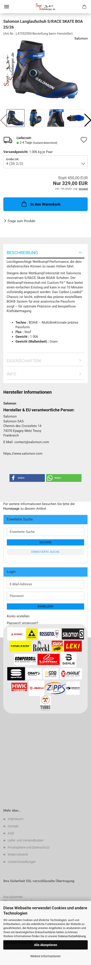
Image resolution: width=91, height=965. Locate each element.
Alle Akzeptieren (45, 945)
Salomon (81, 38)
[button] (27, 478)
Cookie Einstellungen (22, 862)
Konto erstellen (18, 616)
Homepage (11, 509)
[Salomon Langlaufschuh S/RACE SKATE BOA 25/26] (45, 69)
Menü (6, 6)
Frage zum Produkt (21, 221)
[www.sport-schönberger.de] (45, 6)
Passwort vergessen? (22, 623)
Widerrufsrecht (18, 854)
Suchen (45, 542)
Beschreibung (22, 252)
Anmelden (45, 606)
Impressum (15, 819)
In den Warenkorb (45, 204)
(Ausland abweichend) (45, 142)
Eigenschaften (24, 360)
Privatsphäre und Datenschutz (28, 847)
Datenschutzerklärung (72, 936)
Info (11, 374)
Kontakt (13, 826)
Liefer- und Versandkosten (26, 840)
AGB (11, 833)
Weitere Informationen (45, 956)
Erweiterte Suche (45, 551)
